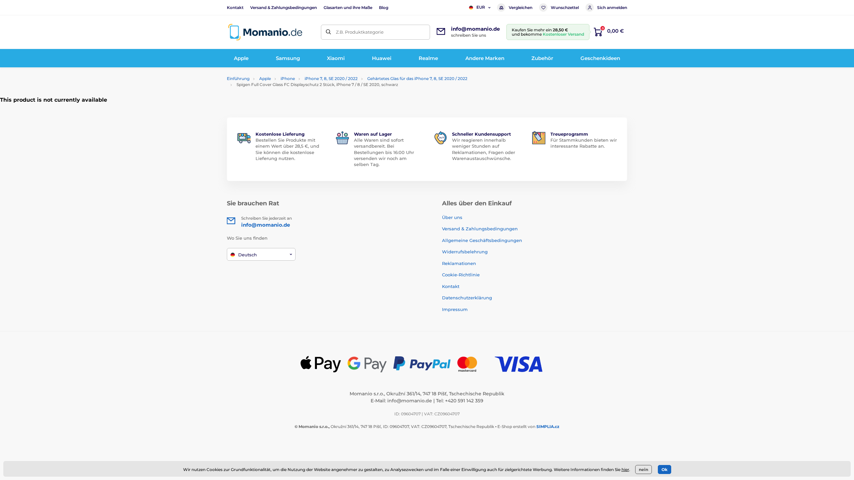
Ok (665, 469)
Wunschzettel (565, 7)
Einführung (238, 78)
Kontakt (235, 7)
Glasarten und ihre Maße (348, 7)
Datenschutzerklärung (467, 297)
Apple (265, 78)
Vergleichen (520, 7)
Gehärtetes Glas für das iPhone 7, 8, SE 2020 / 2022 (417, 78)
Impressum (455, 309)
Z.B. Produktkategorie (360, 32)
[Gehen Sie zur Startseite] (265, 32)
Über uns (452, 217)
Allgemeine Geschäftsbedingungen (482, 240)
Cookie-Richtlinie (461, 274)
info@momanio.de (409, 401)
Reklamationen (459, 263)
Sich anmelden (612, 7)
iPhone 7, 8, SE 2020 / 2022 (331, 78)
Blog (383, 7)
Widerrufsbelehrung (465, 251)
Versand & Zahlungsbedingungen (283, 7)
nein (643, 469)
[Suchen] (328, 32)
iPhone (288, 78)
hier (625, 469)
